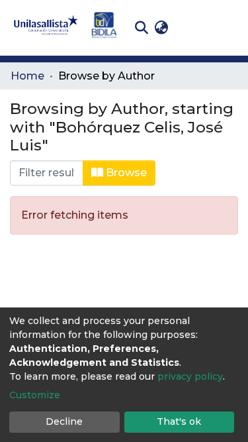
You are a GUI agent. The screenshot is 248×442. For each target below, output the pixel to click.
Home (27, 76)
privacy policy (190, 376)
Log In (192, 27)
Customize (34, 395)
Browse (125, 172)
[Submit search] (141, 28)
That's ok (179, 421)
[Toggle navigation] (228, 27)
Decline (64, 421)
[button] (161, 28)
